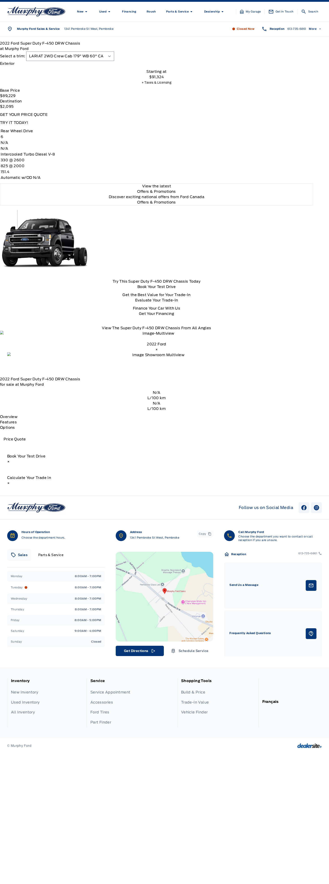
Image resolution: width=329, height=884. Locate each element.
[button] (250, 11)
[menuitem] (83, 11)
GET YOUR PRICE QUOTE (23, 115)
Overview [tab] (8, 417)
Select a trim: (12, 56)
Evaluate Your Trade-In (156, 300)
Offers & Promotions (156, 202)
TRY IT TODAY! (14, 123)
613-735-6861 (296, 28)
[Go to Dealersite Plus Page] (309, 745)
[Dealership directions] (165, 596)
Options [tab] (7, 427)
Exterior (7, 63)
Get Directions (139, 652)
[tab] (156, 63)
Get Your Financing (156, 314)
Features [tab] (8, 422)
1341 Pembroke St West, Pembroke (88, 28)
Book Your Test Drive (156, 287)
